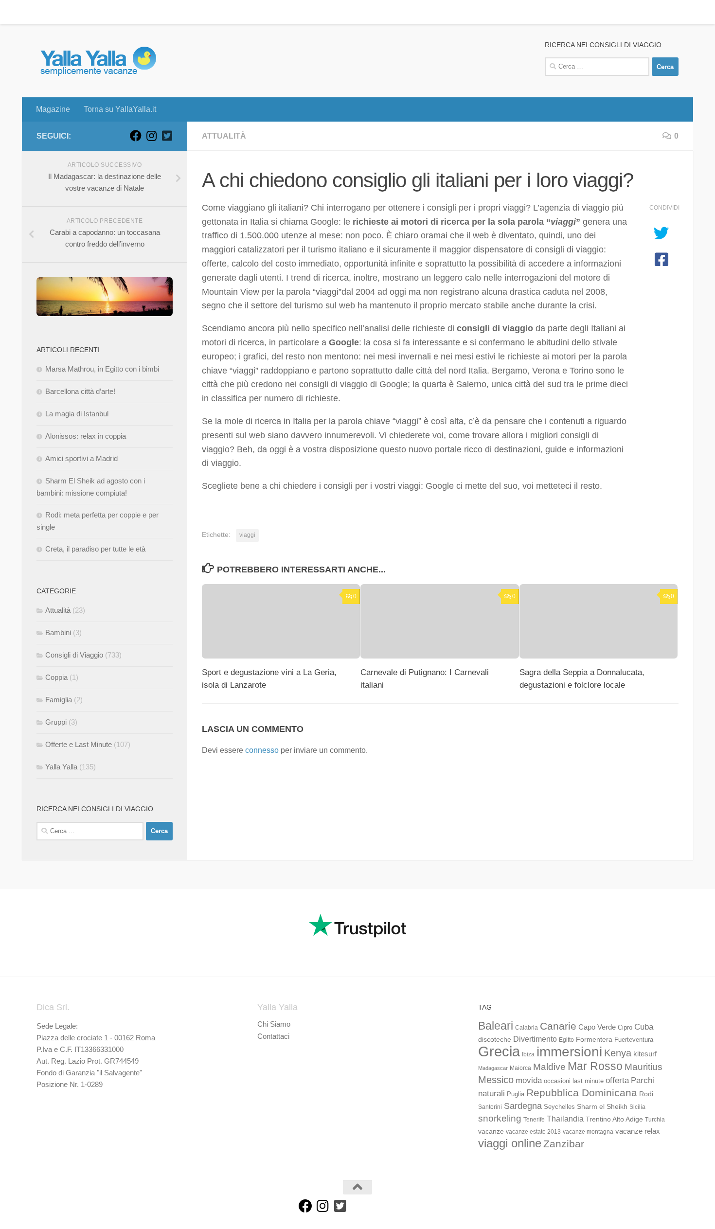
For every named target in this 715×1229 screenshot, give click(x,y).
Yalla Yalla (61, 767)
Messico (496, 1079)
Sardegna (523, 1106)
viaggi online (509, 1143)
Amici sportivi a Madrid (81, 458)
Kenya (617, 1053)
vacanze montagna (588, 1132)
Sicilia (637, 1107)
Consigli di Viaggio (74, 655)
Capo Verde (597, 1027)
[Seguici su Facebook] (136, 136)
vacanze (491, 1131)
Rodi (646, 1094)
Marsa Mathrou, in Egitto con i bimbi (102, 369)
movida (529, 1080)
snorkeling (499, 1118)
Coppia (56, 677)
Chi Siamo (273, 1024)
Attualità (224, 136)
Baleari (495, 1025)
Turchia (655, 1119)
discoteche (494, 1039)
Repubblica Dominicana (581, 1092)
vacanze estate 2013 (533, 1131)
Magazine (46, 12)
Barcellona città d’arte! (80, 391)
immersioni (569, 1051)
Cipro (625, 1027)
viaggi (247, 535)
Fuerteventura (633, 1039)
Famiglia (58, 699)
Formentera (594, 1039)
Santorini (490, 1107)
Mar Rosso (595, 1066)
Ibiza (528, 1054)
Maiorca (520, 1068)
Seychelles (559, 1107)
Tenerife (534, 1119)
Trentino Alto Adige (614, 1119)
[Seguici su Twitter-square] (167, 136)
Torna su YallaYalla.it (112, 12)
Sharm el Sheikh (602, 1106)
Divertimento (535, 1039)
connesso (262, 750)
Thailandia (565, 1118)
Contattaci (273, 1036)
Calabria (526, 1027)
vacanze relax (637, 1131)
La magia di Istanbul (76, 414)
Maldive (549, 1066)
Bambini (58, 632)
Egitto (566, 1040)
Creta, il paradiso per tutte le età (95, 549)
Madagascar (493, 1068)
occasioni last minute (574, 1081)
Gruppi (56, 722)
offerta (617, 1080)
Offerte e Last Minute (78, 744)
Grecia (499, 1051)
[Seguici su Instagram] (151, 136)
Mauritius (643, 1067)
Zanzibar (563, 1143)
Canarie (558, 1026)
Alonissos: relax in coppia (85, 436)
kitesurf (645, 1054)
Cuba (643, 1027)
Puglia (515, 1094)
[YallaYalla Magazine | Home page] (98, 61)
